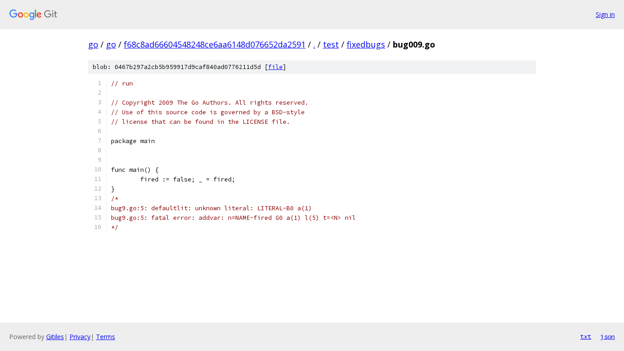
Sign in (605, 14)
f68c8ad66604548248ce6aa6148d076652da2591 (215, 44)
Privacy (79, 336)
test (331, 44)
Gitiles (55, 336)
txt (585, 336)
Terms (105, 336)
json (607, 336)
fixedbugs (366, 44)
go (93, 44)
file (275, 67)
